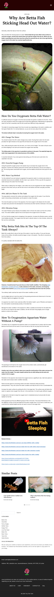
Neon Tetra (5, 534)
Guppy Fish (5, 528)
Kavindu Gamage (27, 27)
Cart (19, 585)
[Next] (50, 490)
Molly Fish (4, 532)
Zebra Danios (5, 538)
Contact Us (36, 585)
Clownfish (4, 522)
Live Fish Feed (5, 530)
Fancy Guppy (5, 524)
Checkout (27, 585)
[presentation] (14, 485)
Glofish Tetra (5, 526)
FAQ (43, 585)
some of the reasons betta (21, 288)
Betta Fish (27, 14)
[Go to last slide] (4, 490)
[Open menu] (51, 5)
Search (19, 512)
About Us (12, 585)
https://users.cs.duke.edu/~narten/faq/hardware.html (16, 464)
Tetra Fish (4, 536)
